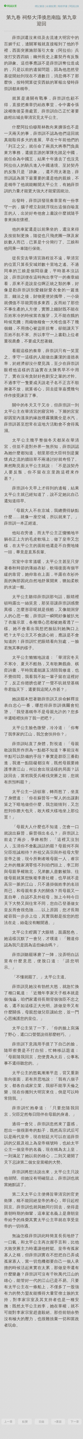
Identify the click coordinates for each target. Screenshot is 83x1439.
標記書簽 (40, 6)
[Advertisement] (41, 1373)
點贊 (25, 1421)
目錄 (41, 1421)
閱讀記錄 (74, 6)
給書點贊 (51, 6)
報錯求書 (62, 6)
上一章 (8, 1421)
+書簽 (58, 1421)
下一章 (75, 1421)
